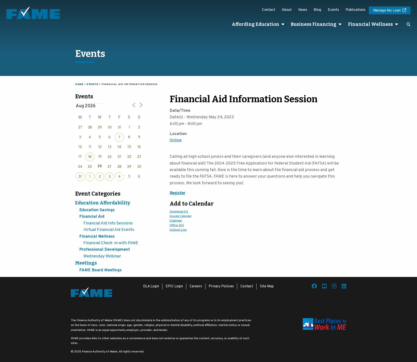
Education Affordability (102, 203)
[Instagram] (334, 287)
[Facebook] (314, 287)
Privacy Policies (221, 286)
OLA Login (151, 286)
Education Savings (97, 210)
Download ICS (179, 212)
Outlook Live (178, 230)
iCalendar (176, 221)
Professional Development (104, 249)
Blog (317, 10)
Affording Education (255, 24)
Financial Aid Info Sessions (108, 223)
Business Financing (313, 24)
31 (80, 177)
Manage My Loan (387, 10)
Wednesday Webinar (102, 256)
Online (176, 140)
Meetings (86, 263)
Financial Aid (91, 216)
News (302, 10)
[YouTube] (324, 287)
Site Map (267, 286)
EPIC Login (174, 286)
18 (89, 157)
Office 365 (177, 225)
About (287, 10)
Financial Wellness (370, 24)
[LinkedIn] (344, 287)
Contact (268, 10)
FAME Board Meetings (100, 270)
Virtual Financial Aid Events (108, 229)
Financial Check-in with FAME (110, 243)
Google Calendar (181, 216)
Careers (196, 286)
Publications (356, 10)
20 (110, 157)
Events (333, 10)
